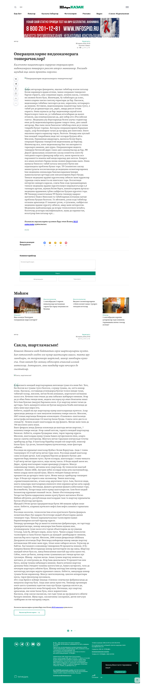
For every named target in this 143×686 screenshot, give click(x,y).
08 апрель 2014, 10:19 (83, 43)
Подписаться (120, 672)
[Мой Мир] (16, 98)
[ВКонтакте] (16, 79)
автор (16, 41)
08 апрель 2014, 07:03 (83, 337)
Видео (99, 13)
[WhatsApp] (16, 93)
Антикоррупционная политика (100, 651)
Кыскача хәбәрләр (50, 13)
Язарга (57, 273)
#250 (27, 230)
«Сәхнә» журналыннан (118, 13)
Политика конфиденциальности (62, 675)
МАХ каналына (57, 607)
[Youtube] (33, 644)
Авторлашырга (38, 279)
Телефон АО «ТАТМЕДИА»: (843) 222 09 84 (103, 654)
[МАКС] (38, 644)
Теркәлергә (77, 279)
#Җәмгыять (86, 41)
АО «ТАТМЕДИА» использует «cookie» (63, 670)
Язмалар (32, 13)
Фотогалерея (70, 13)
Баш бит (18, 13)
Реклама (86, 13)
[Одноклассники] (16, 89)
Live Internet (95, 677)
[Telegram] (16, 84)
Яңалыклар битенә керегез (27, 612)
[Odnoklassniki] (27, 644)
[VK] (16, 644)
